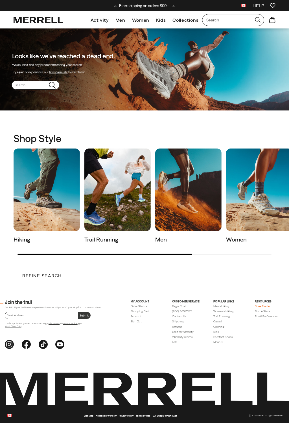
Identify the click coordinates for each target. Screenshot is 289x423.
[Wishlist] (272, 5)
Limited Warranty (183, 331)
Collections (185, 20)
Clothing (218, 326)
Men (120, 20)
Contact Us (179, 316)
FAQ (174, 342)
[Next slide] (173, 6)
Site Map (88, 415)
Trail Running (101, 239)
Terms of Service (70, 323)
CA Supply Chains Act (165, 415)
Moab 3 (218, 342)
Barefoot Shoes (223, 336)
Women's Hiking (223, 311)
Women (140, 20)
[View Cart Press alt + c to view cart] (272, 20)
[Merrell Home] (38, 20)
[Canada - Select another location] (243, 6)
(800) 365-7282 (182, 311)
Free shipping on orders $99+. (144, 5)
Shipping (178, 321)
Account (136, 316)
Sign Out (136, 321)
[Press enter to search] (257, 20)
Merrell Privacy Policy (13, 326)
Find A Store (262, 311)
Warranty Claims (182, 336)
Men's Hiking (221, 306)
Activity (100, 20)
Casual (217, 321)
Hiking (22, 239)
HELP (258, 5)
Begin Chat (179, 306)
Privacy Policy (54, 323)
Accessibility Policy (106, 415)
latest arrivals (58, 72)
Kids (161, 20)
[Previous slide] (115, 6)
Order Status (139, 306)
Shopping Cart (140, 311)
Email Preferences (266, 316)
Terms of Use (143, 415)
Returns (177, 326)
